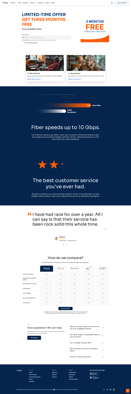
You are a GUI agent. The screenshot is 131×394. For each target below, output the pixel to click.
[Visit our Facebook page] (110, 390)
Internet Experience (34, 377)
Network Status (73, 379)
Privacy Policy (53, 40)
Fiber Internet (33, 374)
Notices (54, 374)
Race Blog (72, 374)
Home (30, 372)
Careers (54, 377)
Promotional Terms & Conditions (70, 389)
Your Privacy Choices (47, 389)
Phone (31, 379)
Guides (71, 377)
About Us (54, 372)
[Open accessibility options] (104, 390)
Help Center (72, 372)
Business (31, 381)
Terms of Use (59, 389)
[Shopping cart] (111, 2)
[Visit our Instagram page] (107, 390)
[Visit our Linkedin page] (114, 390)
